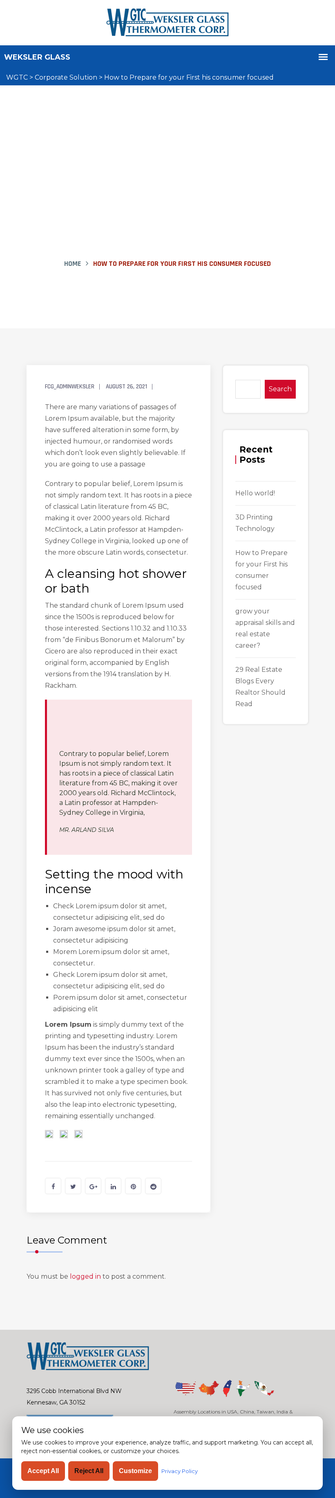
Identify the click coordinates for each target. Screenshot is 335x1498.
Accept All (43, 1470)
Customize (135, 1470)
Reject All (88, 1470)
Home (72, 263)
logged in (85, 1276)
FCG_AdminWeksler (69, 386)
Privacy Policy (179, 1471)
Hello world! (255, 493)
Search (280, 389)
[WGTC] (167, 22)
